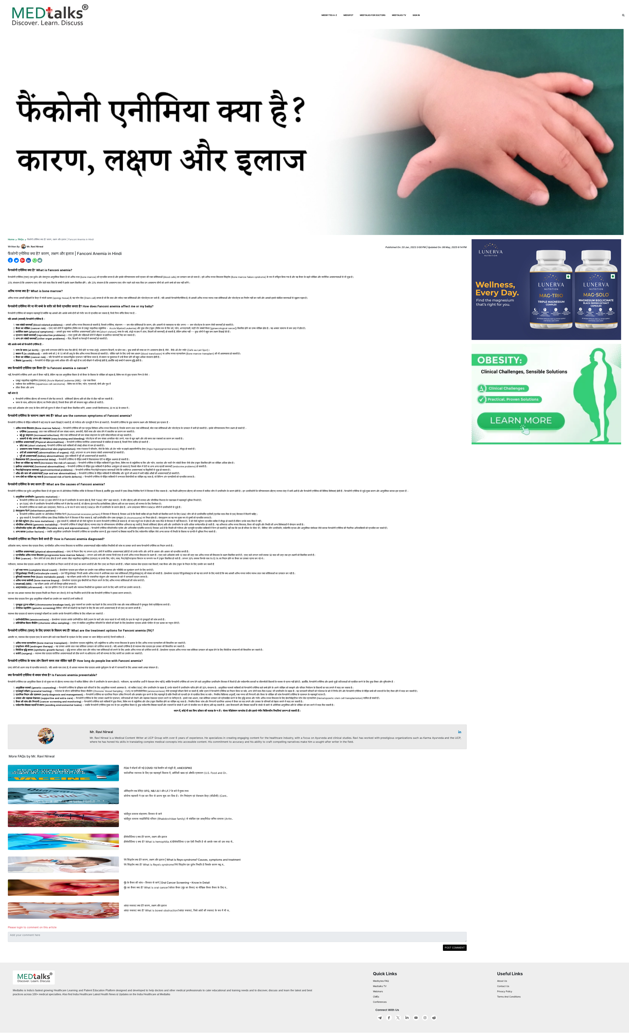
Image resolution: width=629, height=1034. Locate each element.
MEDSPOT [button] (348, 15)
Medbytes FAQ (381, 980)
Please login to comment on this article (32, 927)
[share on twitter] (16, 260)
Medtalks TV (379, 986)
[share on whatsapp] (34, 260)
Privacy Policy (504, 991)
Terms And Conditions (509, 996)
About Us (502, 980)
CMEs (376, 996)
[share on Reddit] (39, 260)
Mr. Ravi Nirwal (35, 246)
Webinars (378, 991)
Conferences (380, 1001)
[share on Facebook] (10, 260)
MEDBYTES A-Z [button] (329, 15)
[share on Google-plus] (22, 260)
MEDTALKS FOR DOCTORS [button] (372, 15)
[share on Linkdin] (28, 260)
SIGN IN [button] (416, 15)
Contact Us (503, 986)
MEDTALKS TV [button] (399, 15)
